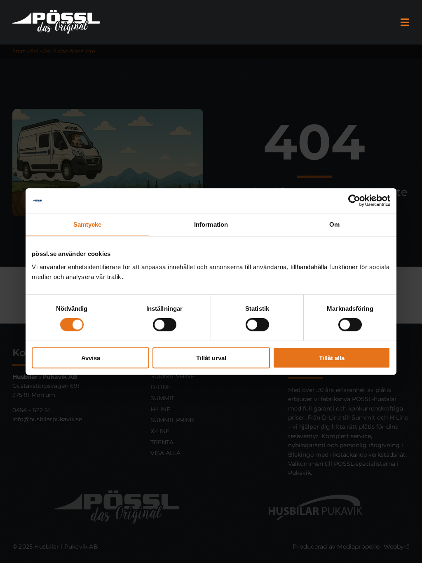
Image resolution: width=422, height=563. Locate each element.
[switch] (164, 324)
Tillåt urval (211, 357)
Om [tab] (334, 224)
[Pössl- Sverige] (56, 13)
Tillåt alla (332, 357)
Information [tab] (211, 224)
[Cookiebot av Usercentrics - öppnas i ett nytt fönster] (354, 201)
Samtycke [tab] (87, 224)
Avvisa (90, 357)
